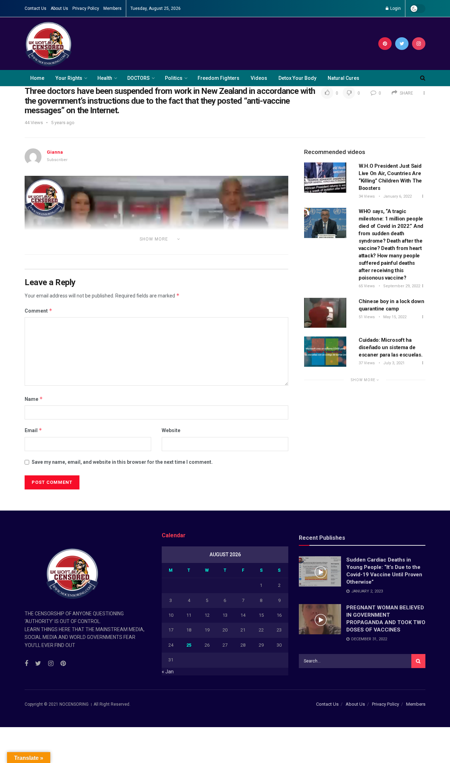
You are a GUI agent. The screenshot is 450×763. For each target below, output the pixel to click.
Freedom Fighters (218, 78)
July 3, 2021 (393, 363)
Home (37, 78)
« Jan (168, 671)
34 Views (367, 196)
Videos (259, 78)
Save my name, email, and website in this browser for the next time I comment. (122, 462)
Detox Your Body (297, 78)
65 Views (367, 286)
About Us (59, 8)
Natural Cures (343, 78)
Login (395, 8)
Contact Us (35, 8)
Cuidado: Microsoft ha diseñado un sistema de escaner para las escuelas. (390, 347)
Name (34, 399)
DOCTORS (138, 78)
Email (33, 430)
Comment (38, 310)
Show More (364, 380)
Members (112, 8)
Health (104, 78)
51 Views (367, 317)
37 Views (367, 363)
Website (171, 430)
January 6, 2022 (397, 196)
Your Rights (69, 78)
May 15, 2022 (394, 317)
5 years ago (63, 122)
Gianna (55, 152)
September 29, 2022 (401, 286)
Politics (173, 78)
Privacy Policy (85, 8)
